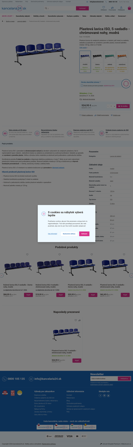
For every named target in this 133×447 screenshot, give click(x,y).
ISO (111, 199)
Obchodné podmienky (37, 1)
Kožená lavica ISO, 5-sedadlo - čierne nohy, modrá (17, 286)
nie (111, 195)
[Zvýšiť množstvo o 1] (114, 106)
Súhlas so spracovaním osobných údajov (81, 409)
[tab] (7, 144)
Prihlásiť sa (124, 379)
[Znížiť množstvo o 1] (108, 106)
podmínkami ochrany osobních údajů (101, 384)
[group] (18, 275)
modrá (112, 168)
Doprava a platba (7, 1)
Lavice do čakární (115, 156)
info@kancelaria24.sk (47, 378)
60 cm (112, 220)
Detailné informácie (105, 48)
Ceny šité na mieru (40, 415)
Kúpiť (77, 360)
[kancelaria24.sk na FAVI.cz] (5, 393)
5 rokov (112, 203)
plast (111, 181)
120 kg (112, 191)
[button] (18, 293)
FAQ (26, 1)
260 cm (112, 216)
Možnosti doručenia (89, 99)
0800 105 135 (16, 378)
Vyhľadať (82, 8)
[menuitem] (7, 16)
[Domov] (2, 21)
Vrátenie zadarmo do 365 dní (44, 398)
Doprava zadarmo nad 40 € (83, 130)
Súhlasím (84, 234)
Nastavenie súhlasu (69, 234)
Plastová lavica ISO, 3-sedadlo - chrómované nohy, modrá (112, 286)
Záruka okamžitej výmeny (43, 412)
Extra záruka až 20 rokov (17, 130)
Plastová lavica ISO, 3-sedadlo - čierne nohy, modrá (80, 286)
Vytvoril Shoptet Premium (111, 444)
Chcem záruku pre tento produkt (98, 85)
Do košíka (124, 106)
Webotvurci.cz (126, 444)
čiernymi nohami (58, 168)
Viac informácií (52, 233)
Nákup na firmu (39, 409)
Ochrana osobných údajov (55, 1)
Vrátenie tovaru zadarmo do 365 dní (117, 131)
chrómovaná (114, 173)
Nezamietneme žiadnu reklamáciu (49, 131)
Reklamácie (18, 1)
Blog (68, 401)
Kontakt (68, 1)
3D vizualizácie (39, 406)
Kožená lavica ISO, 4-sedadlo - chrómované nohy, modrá (47, 286)
